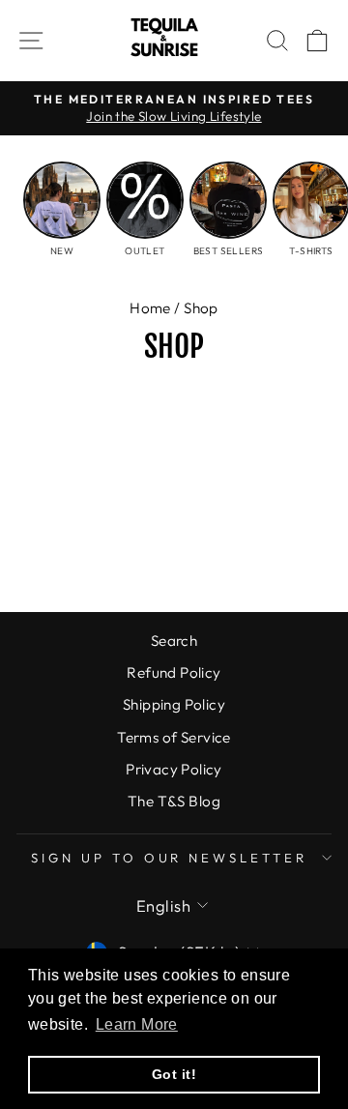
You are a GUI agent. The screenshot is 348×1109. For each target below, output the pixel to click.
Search (174, 640)
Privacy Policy (174, 769)
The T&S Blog (174, 801)
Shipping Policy (174, 704)
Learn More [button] (137, 1024)
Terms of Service (174, 737)
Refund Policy (173, 672)
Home (150, 308)
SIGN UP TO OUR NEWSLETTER (169, 857)
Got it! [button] (174, 1074)
